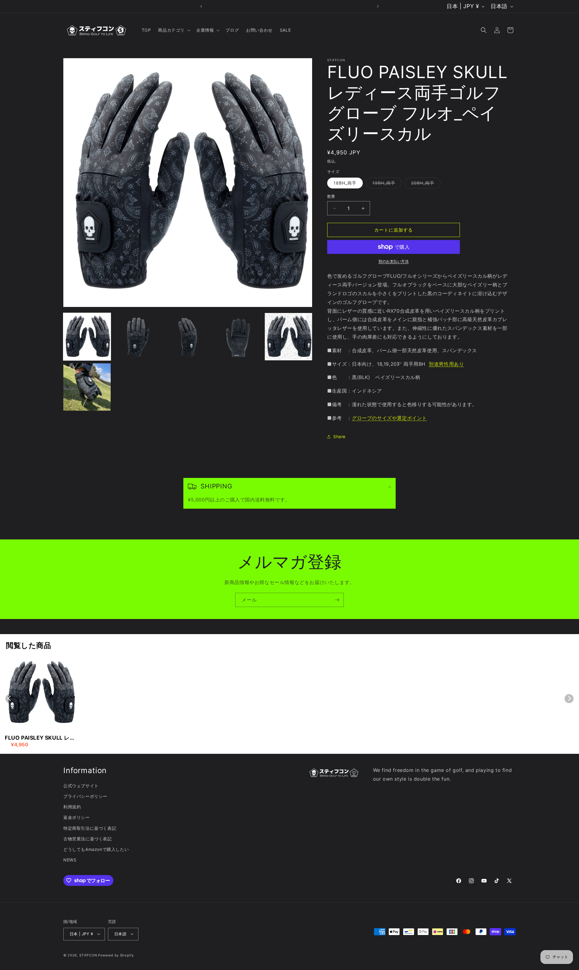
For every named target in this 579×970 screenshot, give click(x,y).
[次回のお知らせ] (377, 6)
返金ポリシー (76, 817)
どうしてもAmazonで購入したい (96, 849)
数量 (331, 196)
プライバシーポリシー (85, 796)
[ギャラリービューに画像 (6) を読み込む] (87, 387)
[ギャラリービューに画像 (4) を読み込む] (238, 336)
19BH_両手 (386, 184)
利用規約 (72, 806)
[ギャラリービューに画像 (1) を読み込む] (87, 336)
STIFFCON (88, 955)
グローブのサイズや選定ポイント (389, 418)
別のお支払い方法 (393, 261)
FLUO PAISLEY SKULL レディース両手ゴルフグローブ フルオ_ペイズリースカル (40, 738)
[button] (173, 30)
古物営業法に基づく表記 (87, 838)
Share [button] (339, 436)
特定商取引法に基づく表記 (89, 828)
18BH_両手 (345, 182)
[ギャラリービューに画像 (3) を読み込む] (187, 336)
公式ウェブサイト (81, 785)
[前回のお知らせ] (201, 6)
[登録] (336, 600)
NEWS (69, 859)
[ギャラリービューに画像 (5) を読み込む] (288, 336)
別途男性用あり (446, 364)
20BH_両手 (424, 184)
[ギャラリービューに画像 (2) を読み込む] (137, 336)
